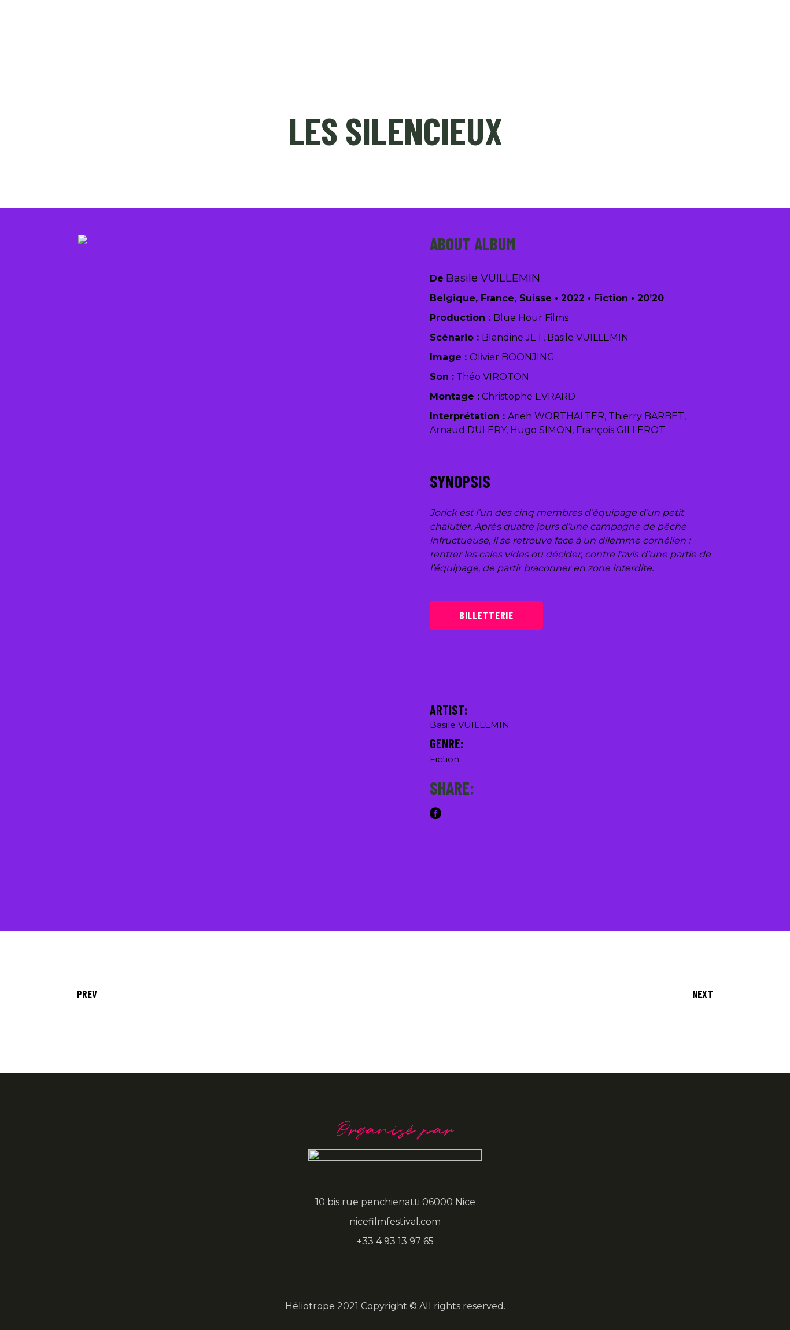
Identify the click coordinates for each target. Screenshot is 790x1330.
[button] (265, 497)
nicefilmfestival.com (395, 1221)
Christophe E (511, 396)
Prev (87, 994)
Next (702, 994)
